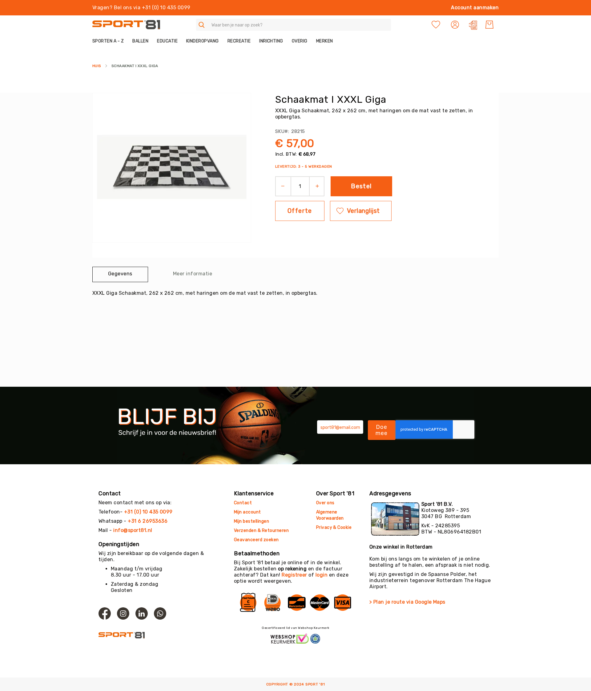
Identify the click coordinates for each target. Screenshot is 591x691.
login (322, 575)
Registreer (294, 575)
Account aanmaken (475, 7)
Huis (96, 66)
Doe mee (382, 430)
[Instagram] (123, 613)
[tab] (120, 274)
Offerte (299, 210)
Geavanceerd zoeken (256, 539)
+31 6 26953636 (147, 521)
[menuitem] (110, 41)
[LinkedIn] (141, 613)
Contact (243, 502)
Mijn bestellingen (251, 521)
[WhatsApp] (160, 613)
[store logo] (126, 25)
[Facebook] (104, 613)
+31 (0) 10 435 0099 (148, 512)
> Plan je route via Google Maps (407, 602)
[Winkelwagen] (489, 24)
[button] (456, 24)
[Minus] (281, 186)
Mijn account (247, 512)
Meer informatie (192, 274)
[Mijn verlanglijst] (436, 24)
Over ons (325, 502)
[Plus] (319, 186)
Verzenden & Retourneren (261, 530)
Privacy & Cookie (334, 527)
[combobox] (293, 25)
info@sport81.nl (132, 530)
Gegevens (120, 274)
